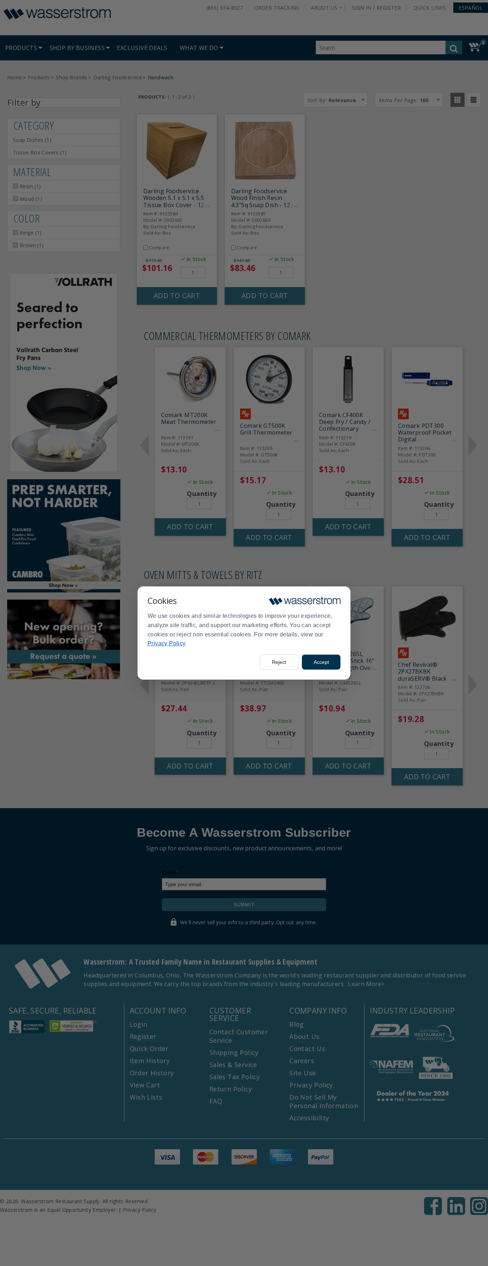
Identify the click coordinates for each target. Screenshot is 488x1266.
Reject (279, 662)
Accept (321, 662)
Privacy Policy (167, 643)
